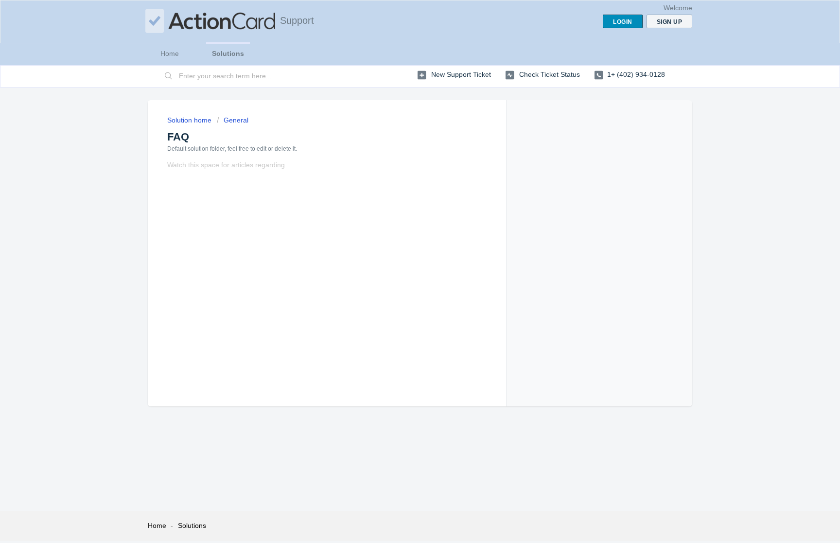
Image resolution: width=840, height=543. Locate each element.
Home (169, 53)
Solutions (228, 53)
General (236, 120)
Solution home (190, 120)
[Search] (168, 76)
